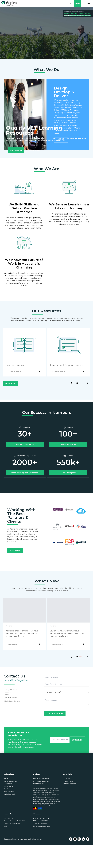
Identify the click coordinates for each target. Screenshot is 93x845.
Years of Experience (25, 444)
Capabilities (8, 783)
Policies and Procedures (41, 778)
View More (15, 550)
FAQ (5, 826)
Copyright (66, 778)
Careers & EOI (8, 818)
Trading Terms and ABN (12, 823)
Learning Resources (10, 781)
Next (87, 383)
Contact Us (16, 150)
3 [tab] (81, 384)
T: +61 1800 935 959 (40, 823)
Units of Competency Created (24, 473)
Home (6, 778)
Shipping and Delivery (41, 781)
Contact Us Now (54, 713)
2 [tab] (79, 384)
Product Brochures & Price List (14, 821)
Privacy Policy (68, 781)
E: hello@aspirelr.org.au (41, 826)
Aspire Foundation (10, 794)
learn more (34, 150)
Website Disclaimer (69, 783)
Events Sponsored (68, 444)
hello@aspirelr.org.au (12, 701)
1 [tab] (77, 383)
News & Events (9, 791)
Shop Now (10, 383)
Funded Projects (68, 473)
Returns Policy (38, 783)
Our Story (7, 789)
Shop (77, 3)
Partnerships (8, 786)
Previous (71, 383)
